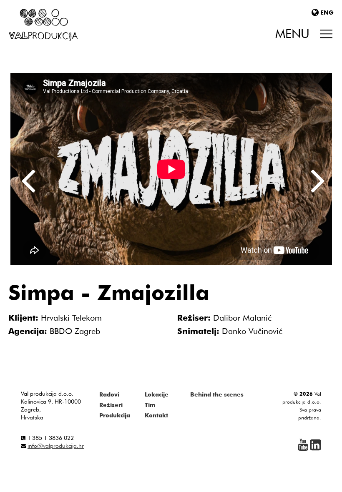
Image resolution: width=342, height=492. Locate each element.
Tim (150, 405)
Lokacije (156, 394)
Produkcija (114, 415)
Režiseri (111, 405)
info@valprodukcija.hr (56, 445)
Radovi (109, 394)
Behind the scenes (217, 394)
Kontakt (156, 415)
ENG (327, 12)
